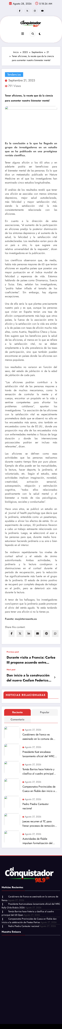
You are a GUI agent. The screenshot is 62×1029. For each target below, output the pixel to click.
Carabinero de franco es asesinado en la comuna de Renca (37, 737)
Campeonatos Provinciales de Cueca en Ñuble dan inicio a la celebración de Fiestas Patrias (40, 789)
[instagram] (34, 10)
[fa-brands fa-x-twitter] (27, 10)
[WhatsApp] (55, 633)
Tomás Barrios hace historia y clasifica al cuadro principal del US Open (38, 771)
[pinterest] (46, 633)
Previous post (13, 652)
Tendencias (14, 74)
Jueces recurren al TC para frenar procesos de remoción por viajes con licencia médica (39, 823)
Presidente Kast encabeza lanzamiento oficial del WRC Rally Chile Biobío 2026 (38, 754)
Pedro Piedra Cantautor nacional (35, 806)
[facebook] (12, 633)
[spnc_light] (40, 34)
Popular (44, 712)
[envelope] (37, 633)
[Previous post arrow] (54, 658)
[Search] (32, 33)
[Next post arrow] (54, 677)
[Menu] (22, 34)
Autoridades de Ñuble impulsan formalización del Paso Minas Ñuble (37, 841)
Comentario (17, 719)
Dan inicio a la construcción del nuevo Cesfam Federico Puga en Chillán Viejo (28, 678)
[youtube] (42, 10)
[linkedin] (28, 633)
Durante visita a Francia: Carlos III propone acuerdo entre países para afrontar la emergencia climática (31, 660)
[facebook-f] (19, 10)
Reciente (17, 712)
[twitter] (20, 633)
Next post (11, 669)
